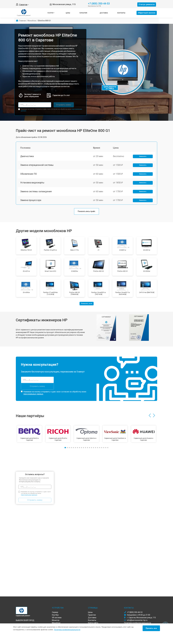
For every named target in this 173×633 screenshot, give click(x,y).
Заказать (143, 156)
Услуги (50, 13)
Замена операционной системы (37, 165)
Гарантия (83, 13)
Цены (68, 13)
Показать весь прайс (86, 211)
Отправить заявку (63, 105)
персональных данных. (33, 394)
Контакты (121, 13)
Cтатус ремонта (147, 4)
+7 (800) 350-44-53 (99, 3)
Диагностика (27, 156)
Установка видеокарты (32, 182)
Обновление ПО (28, 173)
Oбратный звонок (146, 13)
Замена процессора (30, 200)
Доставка (104, 13)
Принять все (151, 628)
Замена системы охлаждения (36, 191)
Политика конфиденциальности (67, 630)
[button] (149, 415)
